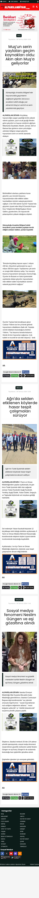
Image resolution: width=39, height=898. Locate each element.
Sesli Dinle (30, 376)
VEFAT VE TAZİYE (6, 829)
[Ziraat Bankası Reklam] (19, 21)
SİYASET (3, 844)
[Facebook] (2, 853)
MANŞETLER (25, 1)
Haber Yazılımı (34, 864)
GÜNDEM (22, 821)
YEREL (2, 841)
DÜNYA (3, 839)
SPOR (21, 831)
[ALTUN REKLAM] (19, 350)
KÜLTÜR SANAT (24, 839)
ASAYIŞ (22, 836)
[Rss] (20, 853)
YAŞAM (3, 831)
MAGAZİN (23, 844)
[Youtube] (11, 853)
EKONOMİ (22, 834)
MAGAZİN (19, 600)
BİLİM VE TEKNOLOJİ (6, 836)
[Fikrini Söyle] (15, 853)
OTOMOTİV (4, 846)
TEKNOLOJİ (23, 846)
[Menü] (33, 6)
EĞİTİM (3, 824)
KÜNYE (4, 1)
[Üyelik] (37, 1)
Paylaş (26, 372)
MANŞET (22, 829)
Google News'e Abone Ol (12, 372)
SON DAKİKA (14, 1)
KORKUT (3, 826)
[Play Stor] (16, 857)
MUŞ (19, 36)
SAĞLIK (3, 834)
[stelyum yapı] (19, 147)
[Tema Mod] (36, 6)
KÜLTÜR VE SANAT (25, 819)
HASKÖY (3, 819)
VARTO (22, 816)
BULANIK (22, 814)
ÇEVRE (22, 841)
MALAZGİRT (4, 816)
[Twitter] (7, 853)
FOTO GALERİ (5, 821)
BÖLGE (19, 388)
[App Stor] (6, 857)
